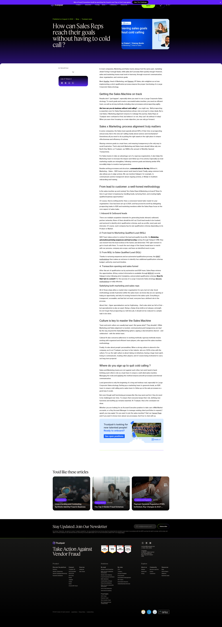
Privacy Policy (121, 532)
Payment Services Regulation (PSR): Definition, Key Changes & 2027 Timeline (149, 507)
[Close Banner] (220, 2)
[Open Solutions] (92, 4)
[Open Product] (82, 4)
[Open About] (106, 4)
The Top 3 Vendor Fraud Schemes (108, 507)
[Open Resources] (128, 4)
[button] (62, 82)
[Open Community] (117, 4)
